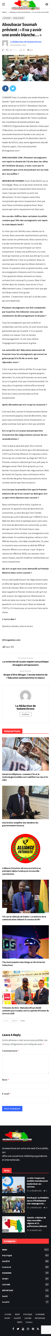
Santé (25, 1296)
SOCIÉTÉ (25, 1261)
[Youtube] (23, 1329)
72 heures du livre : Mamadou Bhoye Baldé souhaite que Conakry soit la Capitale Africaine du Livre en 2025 (25, 1010)
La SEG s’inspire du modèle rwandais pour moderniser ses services (37, 1182)
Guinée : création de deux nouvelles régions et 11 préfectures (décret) (37, 1222)
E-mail (6, 1093)
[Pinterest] (33, 1329)
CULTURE (6, 18)
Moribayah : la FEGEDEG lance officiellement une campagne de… (37, 1200)
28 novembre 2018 (18, 45)
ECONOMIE (25, 1273)
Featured (25, 1267)
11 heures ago (35, 1191)
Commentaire (10, 1050)
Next (14, 1021)
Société (6, 1191)
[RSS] (38, 1329)
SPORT (25, 1278)
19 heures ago (35, 1230)
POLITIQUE (25, 1255)
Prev (6, 1021)
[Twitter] (18, 1329)
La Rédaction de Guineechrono (26, 41)
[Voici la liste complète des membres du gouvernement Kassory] (25, 802)
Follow (25, 714)
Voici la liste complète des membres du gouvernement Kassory (20, 824)
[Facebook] (13, 1329)
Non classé (19, 18)
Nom (5, 1079)
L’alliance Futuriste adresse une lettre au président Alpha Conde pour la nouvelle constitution (21, 871)
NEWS (5, 1211)
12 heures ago (35, 1207)
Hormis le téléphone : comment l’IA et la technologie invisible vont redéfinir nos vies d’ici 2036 (25, 777)
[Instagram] (28, 1329)
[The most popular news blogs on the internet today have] (25, 942)
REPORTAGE (25, 1290)
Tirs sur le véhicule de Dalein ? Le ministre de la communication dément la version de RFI (24, 918)
